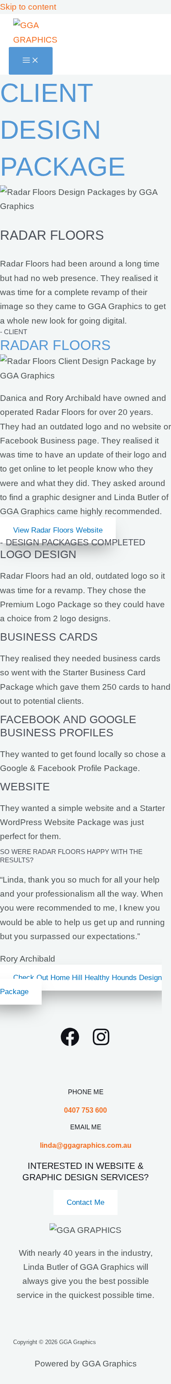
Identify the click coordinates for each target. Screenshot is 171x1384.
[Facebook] (70, 1043)
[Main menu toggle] (31, 61)
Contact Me (85, 1202)
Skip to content (28, 6)
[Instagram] (101, 1043)
